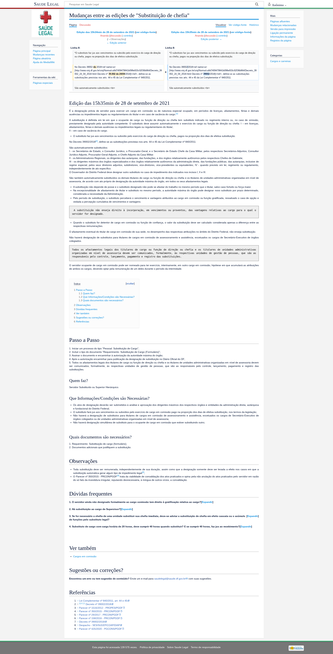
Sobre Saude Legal (177, 647)
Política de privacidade (152, 647)
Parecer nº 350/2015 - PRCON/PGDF (99, 611)
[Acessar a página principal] (45, 23)
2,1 (83, 603)
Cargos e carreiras (280, 61)
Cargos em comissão (84, 556)
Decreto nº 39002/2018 (98, 604)
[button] (207, 502)
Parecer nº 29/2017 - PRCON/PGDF (99, 614)
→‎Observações (116, 39)
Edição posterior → (211, 39)
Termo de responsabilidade (206, 647)
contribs (127, 35)
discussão (115, 35)
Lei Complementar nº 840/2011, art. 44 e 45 (103, 600)
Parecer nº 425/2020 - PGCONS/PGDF (100, 628)
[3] (143, 472)
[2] (97, 141)
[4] (118, 476)
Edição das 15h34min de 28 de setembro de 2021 (105, 32)
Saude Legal (46, 4)
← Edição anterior (116, 42)
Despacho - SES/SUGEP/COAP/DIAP (99, 625)
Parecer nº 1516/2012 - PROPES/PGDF (101, 607)
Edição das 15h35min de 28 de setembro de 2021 (200, 32)
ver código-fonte (146, 32)
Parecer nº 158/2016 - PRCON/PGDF (99, 618)
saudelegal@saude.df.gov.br (170, 578)
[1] (177, 114)
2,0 (80, 603)
